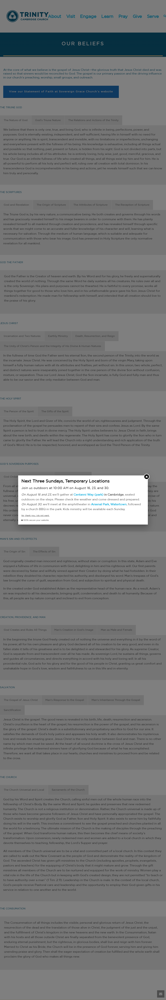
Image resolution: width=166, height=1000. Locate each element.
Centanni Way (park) (88, 494)
